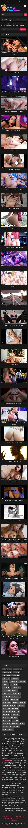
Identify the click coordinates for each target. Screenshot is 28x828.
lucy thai (6, 705)
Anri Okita (22, 681)
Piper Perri (6, 717)
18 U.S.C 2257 (19, 818)
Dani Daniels (7, 690)
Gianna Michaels (16, 693)
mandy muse (7, 708)
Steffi (22, 723)
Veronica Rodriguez (8, 729)
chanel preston (16, 687)
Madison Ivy (21, 705)
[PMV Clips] (11, 8)
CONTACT (14, 820)
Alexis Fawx (6, 678)
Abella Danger (18, 669)
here (3, 774)
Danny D (15, 690)
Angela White (14, 681)
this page (10, 812)
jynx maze (6, 699)
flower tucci (6, 693)
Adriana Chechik (7, 672)
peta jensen (6, 714)
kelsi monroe (15, 699)
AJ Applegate (7, 675)
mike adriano (16, 711)
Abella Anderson (7, 669)
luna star (13, 705)
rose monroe (7, 723)
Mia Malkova (7, 711)
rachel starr (15, 717)
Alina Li (5, 681)
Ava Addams (14, 684)
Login (16, 1)
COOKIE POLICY (7, 816)
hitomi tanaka (7, 696)
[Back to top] (23, 823)
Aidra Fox (17, 672)
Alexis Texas (16, 678)
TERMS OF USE (9, 818)
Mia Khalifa (15, 708)
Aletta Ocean (16, 675)
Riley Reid (16, 720)
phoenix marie (16, 714)
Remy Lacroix (7, 720)
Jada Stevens (17, 696)
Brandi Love (6, 687)
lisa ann (16, 702)
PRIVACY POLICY (20, 816)
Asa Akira (6, 684)
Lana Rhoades (7, 702)
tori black (6, 726)
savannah (15, 723)
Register (21, 1)
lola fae (23, 702)
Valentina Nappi (15, 726)
